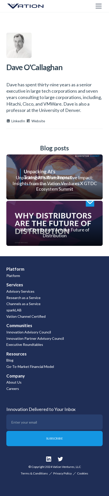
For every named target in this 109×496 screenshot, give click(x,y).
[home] (31, 6)
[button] (98, 6)
